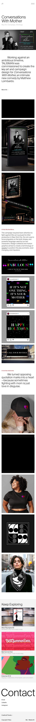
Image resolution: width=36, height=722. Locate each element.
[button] (32, 3)
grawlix (4, 248)
